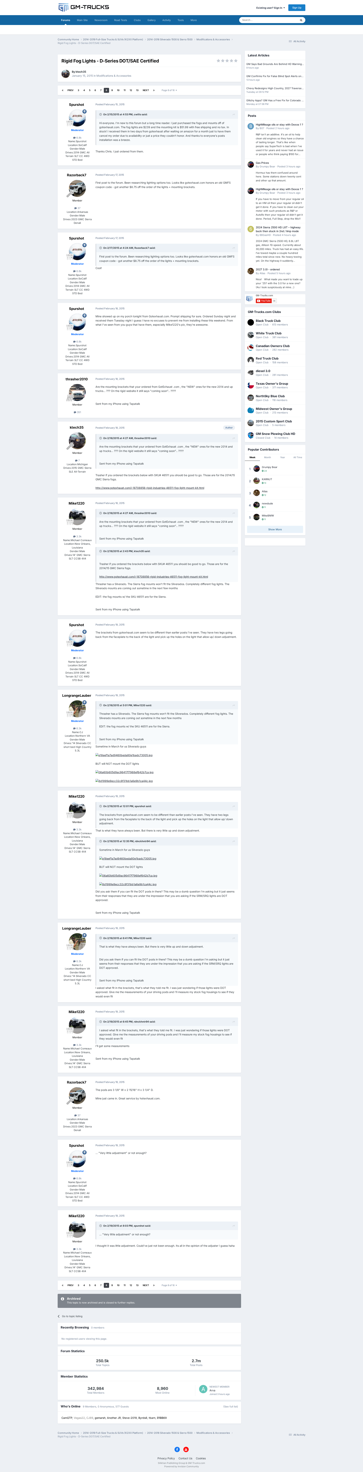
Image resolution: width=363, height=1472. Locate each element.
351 (78, 412)
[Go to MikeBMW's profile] (256, 517)
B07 (262, 128)
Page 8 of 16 (169, 90)
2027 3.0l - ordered (268, 269)
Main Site (82, 20)
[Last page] (154, 90)
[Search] (301, 20)
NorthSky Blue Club (270, 396)
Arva (212, 1390)
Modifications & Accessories (113, 75)
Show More (275, 529)
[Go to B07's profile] (250, 126)
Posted (277, 128)
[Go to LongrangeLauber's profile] (77, 708)
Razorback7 (76, 175)
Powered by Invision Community (181, 1466)
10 (118, 90)
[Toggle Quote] (101, 114)
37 (78, 208)
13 (137, 90)
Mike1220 (77, 503)
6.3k (78, 728)
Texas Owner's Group (272, 383)
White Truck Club (269, 333)
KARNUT (267, 479)
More (194, 20)
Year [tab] (282, 457)
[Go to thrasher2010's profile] (77, 392)
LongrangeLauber (76, 695)
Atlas (262, 273)
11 (125, 90)
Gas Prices (262, 162)
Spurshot (76, 105)
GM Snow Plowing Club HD (275, 434)
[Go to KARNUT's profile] (256, 480)
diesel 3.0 (263, 371)
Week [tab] (252, 457)
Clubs (137, 20)
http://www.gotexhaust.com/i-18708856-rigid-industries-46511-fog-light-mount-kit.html (149, 487)
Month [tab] (267, 457)
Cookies (201, 1458)
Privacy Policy (166, 1458)
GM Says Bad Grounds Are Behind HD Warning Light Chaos (274, 64)
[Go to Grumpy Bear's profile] (250, 164)
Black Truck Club (268, 321)
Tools (181, 20)
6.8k (78, 137)
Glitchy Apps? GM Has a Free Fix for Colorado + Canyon (274, 100)
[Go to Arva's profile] (203, 1389)
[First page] (62, 90)
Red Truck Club (267, 358)
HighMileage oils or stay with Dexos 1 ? (279, 124)
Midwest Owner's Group (274, 409)
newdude (267, 503)
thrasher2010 (77, 379)
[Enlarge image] (124, 755)
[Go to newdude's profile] (256, 505)
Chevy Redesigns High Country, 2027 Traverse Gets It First (274, 88)
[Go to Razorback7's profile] (77, 188)
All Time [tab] (297, 457)
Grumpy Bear (267, 166)
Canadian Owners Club (273, 346)
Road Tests (120, 20)
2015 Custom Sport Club (274, 421)
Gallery (151, 20)
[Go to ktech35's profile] (65, 74)
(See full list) (230, 1406)
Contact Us (185, 1458)
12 (131, 90)
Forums (65, 20)
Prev (70, 90)
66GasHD (265, 234)
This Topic (286, 20)
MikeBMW (268, 515)
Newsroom (101, 20)
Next (146, 90)
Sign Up (296, 7)
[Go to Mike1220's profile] (77, 516)
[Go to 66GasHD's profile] (250, 229)
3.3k (78, 536)
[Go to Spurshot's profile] (77, 117)
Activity (166, 20)
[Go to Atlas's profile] (250, 271)
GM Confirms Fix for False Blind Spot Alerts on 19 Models (273, 76)
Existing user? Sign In (269, 7)
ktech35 (81, 71)
